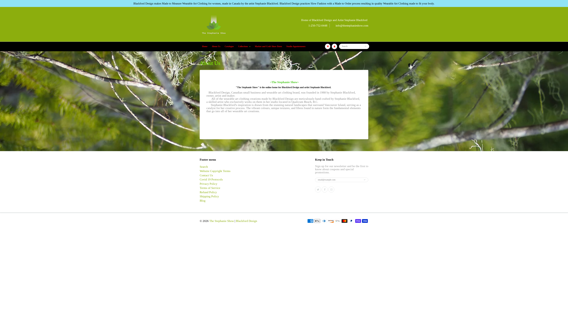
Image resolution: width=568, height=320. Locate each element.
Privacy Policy (208, 183)
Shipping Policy (209, 196)
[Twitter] (318, 189)
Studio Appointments (295, 46)
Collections (243, 46)
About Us (216, 46)
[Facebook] (325, 189)
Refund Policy (208, 192)
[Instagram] (331, 189)
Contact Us (206, 175)
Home (204, 46)
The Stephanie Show (221, 221)
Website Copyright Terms (215, 171)
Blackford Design (246, 221)
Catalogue (229, 46)
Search (204, 166)
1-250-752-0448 (317, 25)
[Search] (366, 46)
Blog (202, 200)
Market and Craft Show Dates (268, 46)
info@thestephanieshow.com (352, 25)
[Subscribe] (365, 179)
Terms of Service (210, 187)
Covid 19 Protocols (211, 179)
